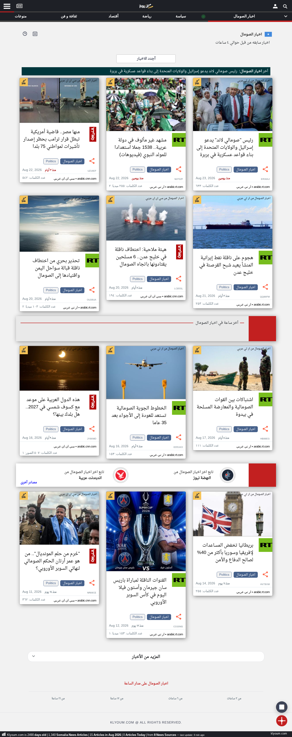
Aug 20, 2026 (125, 288)
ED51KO (178, 447)
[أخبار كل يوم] (146, 7)
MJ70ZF (179, 179)
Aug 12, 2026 (126, 626)
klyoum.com (279, 734)
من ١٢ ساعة (116, 698)
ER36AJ (265, 179)
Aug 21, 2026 (212, 296)
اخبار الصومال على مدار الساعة (146, 683)
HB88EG (265, 439)
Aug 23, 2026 (213, 178)
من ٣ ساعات (234, 698)
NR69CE (91, 593)
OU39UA (91, 300)
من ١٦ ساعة (58, 698)
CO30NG (178, 627)
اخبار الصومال (245, 170)
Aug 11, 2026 (39, 592)
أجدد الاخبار (146, 58)
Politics (224, 170)
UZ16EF (92, 171)
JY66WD (91, 439)
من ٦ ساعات (175, 698)
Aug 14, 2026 (212, 583)
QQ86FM (265, 297)
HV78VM (265, 584)
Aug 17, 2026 (212, 438)
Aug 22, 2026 (126, 178)
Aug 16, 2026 (125, 446)
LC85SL (178, 289)
